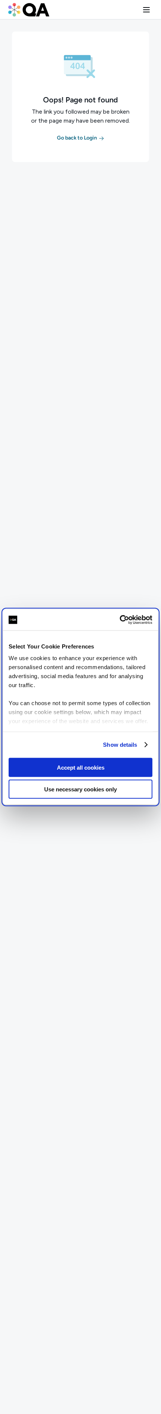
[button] (146, 9)
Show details (120, 745)
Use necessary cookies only (80, 789)
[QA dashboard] (28, 10)
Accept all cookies (80, 767)
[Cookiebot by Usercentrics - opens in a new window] (119, 620)
